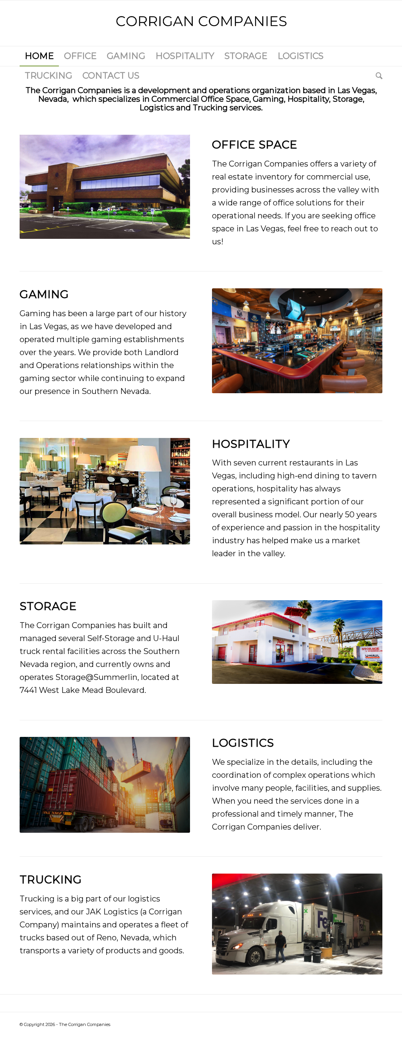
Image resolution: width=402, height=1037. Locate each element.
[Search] (376, 76)
